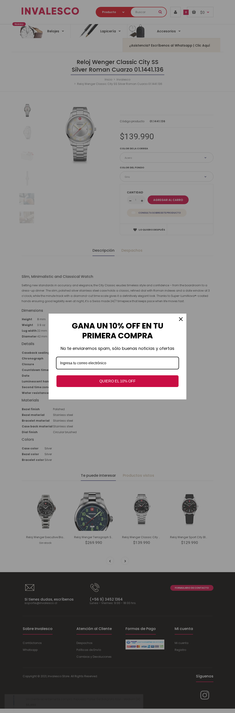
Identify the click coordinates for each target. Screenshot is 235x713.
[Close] (180, 319)
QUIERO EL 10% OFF (117, 381)
